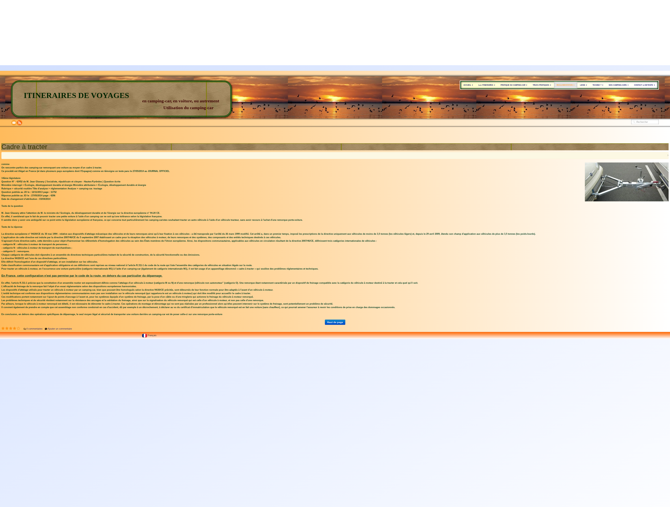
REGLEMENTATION (566, 85)
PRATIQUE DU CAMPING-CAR (514, 85)
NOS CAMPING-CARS (619, 85)
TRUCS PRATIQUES (542, 85)
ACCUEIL (468, 85)
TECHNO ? (598, 85)
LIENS (583, 85)
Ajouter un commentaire (60, 328)
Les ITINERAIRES (486, 85)
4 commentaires (34, 328)
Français (152, 335)
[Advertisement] (104, 24)
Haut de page (335, 322)
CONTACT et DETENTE (644, 85)
